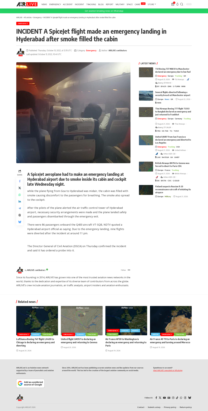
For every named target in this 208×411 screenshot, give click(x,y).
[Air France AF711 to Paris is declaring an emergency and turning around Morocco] (171, 320)
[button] (181, 4)
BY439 (163, 86)
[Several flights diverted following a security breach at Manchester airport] (146, 96)
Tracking (178, 76)
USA (178, 147)
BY (158, 86)
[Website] (128, 270)
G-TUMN (176, 86)
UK (185, 76)
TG (171, 131)
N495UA (165, 157)
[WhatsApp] (181, 398)
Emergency (23, 23)
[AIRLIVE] (26, 4)
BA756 (163, 180)
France (167, 170)
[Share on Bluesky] (19, 222)
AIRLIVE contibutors (118, 50)
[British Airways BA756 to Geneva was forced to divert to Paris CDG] (146, 167)
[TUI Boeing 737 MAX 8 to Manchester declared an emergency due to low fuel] (146, 72)
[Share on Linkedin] (19, 201)
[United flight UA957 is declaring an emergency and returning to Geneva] (82, 320)
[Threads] (185, 398)
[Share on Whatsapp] (19, 194)
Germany (178, 118)
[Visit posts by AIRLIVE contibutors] (20, 52)
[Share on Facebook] (19, 181)
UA (171, 157)
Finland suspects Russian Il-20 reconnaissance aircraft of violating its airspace (173, 189)
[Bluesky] (189, 398)
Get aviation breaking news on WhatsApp (104, 10)
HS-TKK (165, 131)
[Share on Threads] (19, 215)
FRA (158, 131)
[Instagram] (173, 398)
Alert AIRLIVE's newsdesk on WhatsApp (167, 370)
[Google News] (169, 398)
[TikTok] (177, 398)
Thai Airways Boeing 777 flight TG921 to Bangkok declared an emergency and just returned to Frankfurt (173, 111)
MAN (183, 86)
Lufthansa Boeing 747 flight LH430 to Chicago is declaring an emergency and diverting (35, 342)
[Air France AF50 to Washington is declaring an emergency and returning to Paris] (126, 320)
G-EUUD (176, 180)
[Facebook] (156, 398)
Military (168, 196)
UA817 (176, 157)
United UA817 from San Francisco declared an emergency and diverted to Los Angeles (173, 140)
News (167, 99)
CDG (169, 180)
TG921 (176, 131)
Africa (155, 334)
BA (158, 180)
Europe (170, 76)
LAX (158, 157)
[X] (160, 398)
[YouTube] (164, 398)
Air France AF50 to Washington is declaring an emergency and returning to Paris (125, 342)
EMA (169, 86)
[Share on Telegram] (19, 208)
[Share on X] (19, 188)
